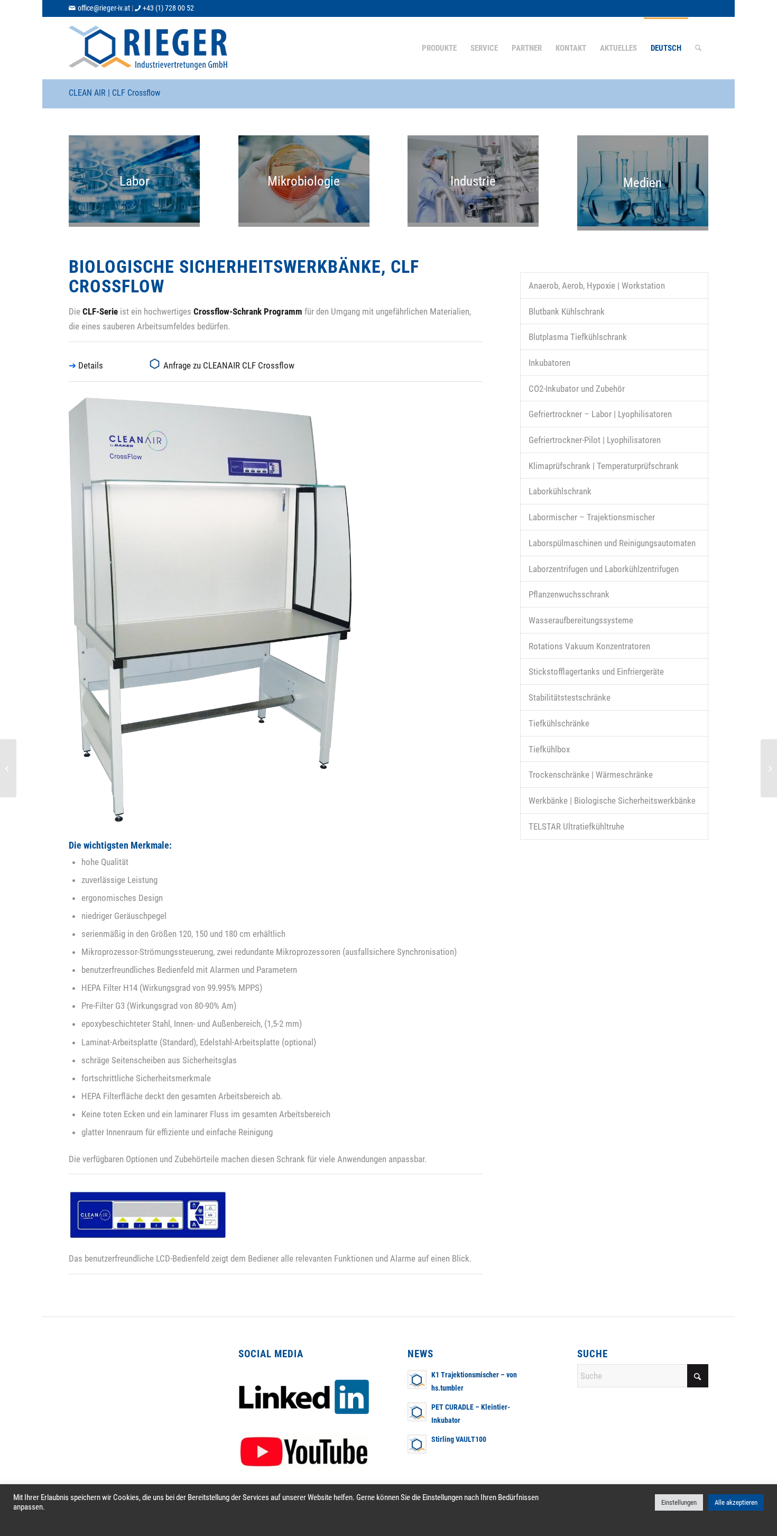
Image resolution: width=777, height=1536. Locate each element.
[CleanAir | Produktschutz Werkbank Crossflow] (8, 768)
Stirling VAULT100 (458, 1439)
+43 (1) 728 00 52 (168, 8)
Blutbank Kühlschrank (567, 311)
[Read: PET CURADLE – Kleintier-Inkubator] (417, 1411)
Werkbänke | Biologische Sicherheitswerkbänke (612, 800)
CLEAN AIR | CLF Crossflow (114, 93)
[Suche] (698, 48)
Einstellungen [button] (679, 1502)
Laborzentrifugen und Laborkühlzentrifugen (604, 569)
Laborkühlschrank (560, 491)
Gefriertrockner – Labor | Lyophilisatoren (600, 414)
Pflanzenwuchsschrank (569, 594)
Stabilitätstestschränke (569, 697)
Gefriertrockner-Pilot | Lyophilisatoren (595, 440)
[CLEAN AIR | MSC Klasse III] (769, 768)
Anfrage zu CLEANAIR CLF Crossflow (228, 365)
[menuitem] (439, 48)
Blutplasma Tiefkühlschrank (578, 337)
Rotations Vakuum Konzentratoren (589, 646)
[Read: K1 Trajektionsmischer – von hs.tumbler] (417, 1379)
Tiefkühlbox (549, 749)
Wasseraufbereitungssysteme (581, 620)
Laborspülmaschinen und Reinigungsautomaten (612, 543)
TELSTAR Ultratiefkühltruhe (576, 826)
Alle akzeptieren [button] (736, 1502)
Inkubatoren (549, 362)
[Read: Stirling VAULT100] (417, 1444)
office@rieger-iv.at (104, 8)
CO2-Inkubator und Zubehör (577, 388)
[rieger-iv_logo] (149, 48)
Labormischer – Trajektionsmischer (592, 517)
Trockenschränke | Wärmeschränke (591, 774)
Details (90, 365)
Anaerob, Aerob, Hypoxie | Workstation (597, 285)
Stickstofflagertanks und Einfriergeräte (596, 671)
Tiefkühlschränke (559, 723)
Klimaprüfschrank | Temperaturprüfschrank (604, 466)
